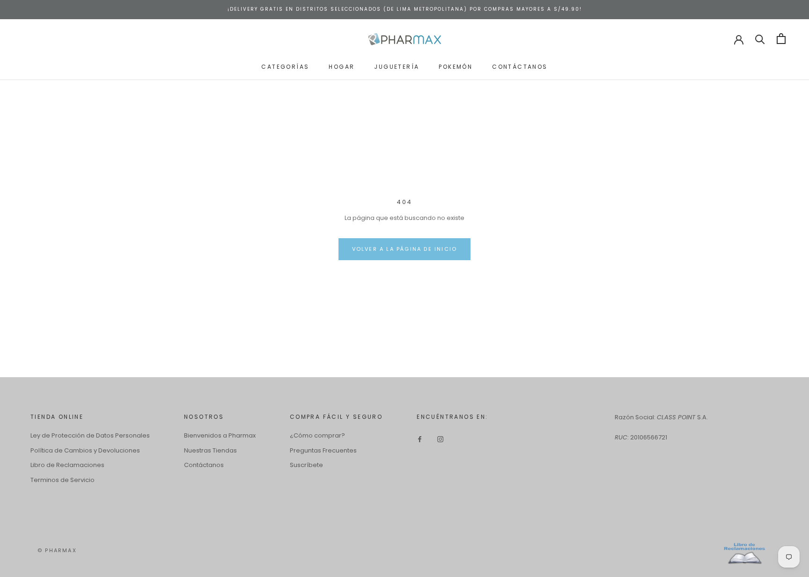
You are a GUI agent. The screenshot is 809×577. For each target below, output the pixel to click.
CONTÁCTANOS (519, 66)
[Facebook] (420, 439)
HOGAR (341, 66)
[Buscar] (760, 39)
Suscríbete (306, 464)
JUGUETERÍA (396, 66)
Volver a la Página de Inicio (404, 249)
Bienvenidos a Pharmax (220, 435)
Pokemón (455, 66)
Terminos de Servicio (62, 479)
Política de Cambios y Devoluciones (85, 450)
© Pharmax (57, 550)
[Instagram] (440, 439)
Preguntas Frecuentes (323, 450)
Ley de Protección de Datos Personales (90, 435)
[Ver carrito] (781, 38)
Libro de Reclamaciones (67, 464)
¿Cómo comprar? (317, 435)
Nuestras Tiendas (210, 450)
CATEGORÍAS (285, 66)
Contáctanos (204, 464)
